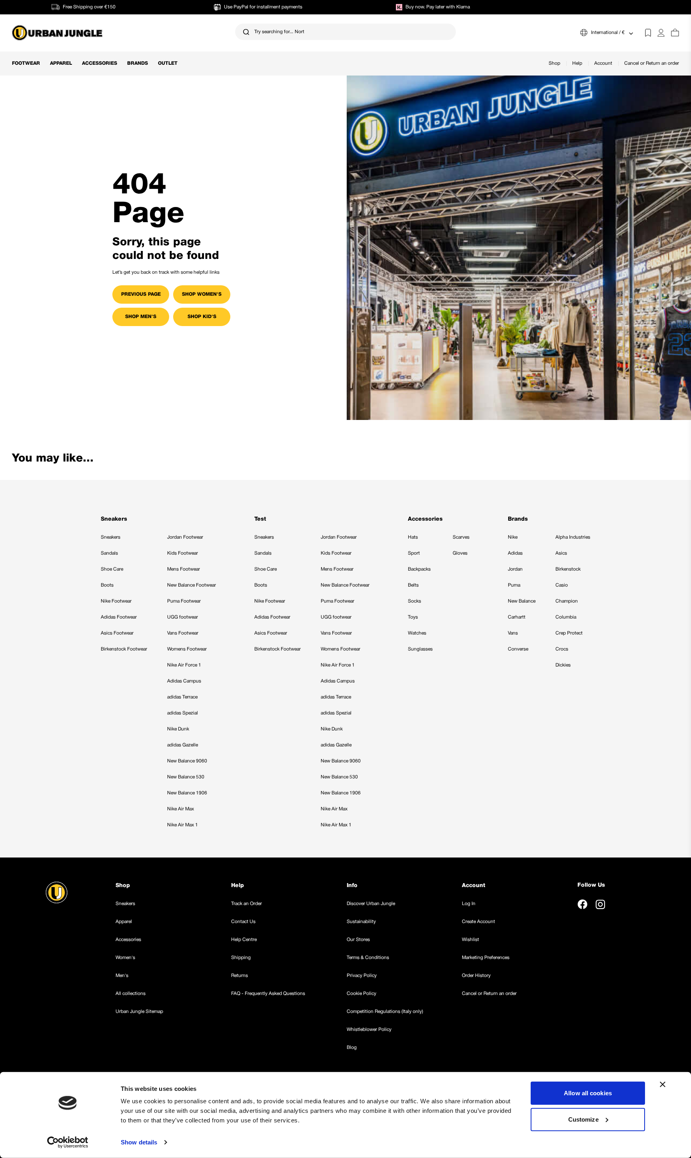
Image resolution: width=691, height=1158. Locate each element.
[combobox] (345, 32)
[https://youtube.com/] (618, 904)
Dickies (563, 665)
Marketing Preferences (485, 957)
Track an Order (246, 903)
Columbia (565, 617)
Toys (413, 617)
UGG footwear (182, 617)
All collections (131, 993)
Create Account (478, 921)
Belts (413, 585)
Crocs (561, 649)
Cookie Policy (361, 993)
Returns (239, 975)
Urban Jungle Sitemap (139, 1011)
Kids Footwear (182, 553)
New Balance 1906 (187, 793)
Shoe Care (112, 569)
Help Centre (244, 939)
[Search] (246, 32)
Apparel (61, 63)
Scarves (461, 537)
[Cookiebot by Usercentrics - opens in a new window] (68, 1142)
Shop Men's (140, 316)
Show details (139, 1142)
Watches (417, 633)
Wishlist (470, 939)
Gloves (460, 553)
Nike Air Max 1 (182, 825)
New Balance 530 (185, 777)
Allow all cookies (588, 1093)
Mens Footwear (183, 569)
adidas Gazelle (182, 745)
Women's (125, 957)
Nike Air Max (180, 809)
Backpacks (419, 569)
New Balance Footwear (191, 585)
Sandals (109, 553)
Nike (512, 537)
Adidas (515, 553)
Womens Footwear (187, 649)
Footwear (26, 63)
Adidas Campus (184, 681)
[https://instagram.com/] (600, 904)
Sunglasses (420, 649)
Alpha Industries (572, 537)
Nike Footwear (116, 601)
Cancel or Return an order (651, 63)
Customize (583, 1119)
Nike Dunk (178, 729)
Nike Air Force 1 (184, 665)
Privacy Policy (362, 975)
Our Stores (358, 939)
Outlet (168, 63)
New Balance (521, 601)
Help (577, 63)
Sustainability (361, 921)
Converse (518, 649)
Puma (514, 585)
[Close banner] (662, 1084)
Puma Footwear (184, 601)
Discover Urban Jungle (371, 903)
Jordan (515, 569)
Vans (513, 633)
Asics (561, 553)
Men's (122, 975)
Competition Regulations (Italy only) (385, 1011)
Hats (413, 537)
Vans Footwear (182, 633)
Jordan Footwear (185, 537)
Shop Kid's (202, 316)
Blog (352, 1047)
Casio (561, 585)
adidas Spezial (182, 713)
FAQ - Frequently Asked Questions (268, 993)
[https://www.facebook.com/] (582, 904)
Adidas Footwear (119, 617)
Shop (554, 63)
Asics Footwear (117, 633)
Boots (107, 585)
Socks (414, 601)
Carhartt (516, 617)
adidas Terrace (182, 697)
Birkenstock (568, 569)
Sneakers (110, 537)
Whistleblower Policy (369, 1029)
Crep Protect (569, 633)
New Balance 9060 (187, 761)
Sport (414, 553)
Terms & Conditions (368, 957)
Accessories (99, 63)
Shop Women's (202, 294)
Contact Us (243, 921)
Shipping (241, 957)
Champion (566, 601)
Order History (476, 975)
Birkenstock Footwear (124, 649)
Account (603, 63)
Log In (468, 903)
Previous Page (141, 294)
